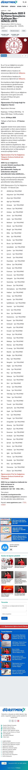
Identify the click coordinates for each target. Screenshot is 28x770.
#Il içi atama (4, 30)
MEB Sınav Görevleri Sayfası (9, 749)
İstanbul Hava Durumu (8, 727)
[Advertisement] (14, 691)
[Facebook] (10, 721)
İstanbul (9, 306)
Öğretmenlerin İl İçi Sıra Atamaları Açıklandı (20, 566)
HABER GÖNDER (6, 741)
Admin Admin (13, 546)
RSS (4, 763)
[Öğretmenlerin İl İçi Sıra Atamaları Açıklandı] (21, 561)
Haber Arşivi (6, 737)
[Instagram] (15, 721)
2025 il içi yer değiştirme (9, 482)
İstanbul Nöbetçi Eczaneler (9, 725)
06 (2, 208)
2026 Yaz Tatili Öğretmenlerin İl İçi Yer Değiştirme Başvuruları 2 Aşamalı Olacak (21, 581)
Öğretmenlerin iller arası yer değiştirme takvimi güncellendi (7, 567)
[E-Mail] (11, 549)
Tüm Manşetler (6, 733)
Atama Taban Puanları (7, 752)
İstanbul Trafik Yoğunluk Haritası (11, 730)
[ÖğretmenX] (9, 2)
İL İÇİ (9, 10)
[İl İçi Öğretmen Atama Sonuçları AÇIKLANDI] (21, 589)
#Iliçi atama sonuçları (14, 30)
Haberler (3, 10)
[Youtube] (18, 721)
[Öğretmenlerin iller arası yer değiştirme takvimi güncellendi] (7, 561)
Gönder (4, 618)
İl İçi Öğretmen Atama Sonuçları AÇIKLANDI (20, 594)
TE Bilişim (17, 768)
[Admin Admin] (4, 547)
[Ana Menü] (25, 2)
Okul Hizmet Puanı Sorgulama (9, 754)
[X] (12, 721)
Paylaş (4, 55)
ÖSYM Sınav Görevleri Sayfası (9, 748)
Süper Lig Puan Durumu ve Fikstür (11, 732)
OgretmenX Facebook (7, 746)
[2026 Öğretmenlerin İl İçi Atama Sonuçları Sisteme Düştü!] (7, 589)
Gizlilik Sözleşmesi (7, 756)
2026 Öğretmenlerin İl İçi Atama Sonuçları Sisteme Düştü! (7, 595)
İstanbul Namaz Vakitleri (9, 728)
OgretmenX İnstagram (7, 751)
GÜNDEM (12, 6)
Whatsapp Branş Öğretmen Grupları (11, 743)
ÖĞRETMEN (4, 6)
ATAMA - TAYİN (21, 6)
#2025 (23, 30)
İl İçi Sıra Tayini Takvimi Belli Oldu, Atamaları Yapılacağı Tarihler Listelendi (7, 581)
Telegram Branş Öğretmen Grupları (11, 744)
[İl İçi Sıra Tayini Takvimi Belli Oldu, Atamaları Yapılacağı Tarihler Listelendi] (7, 574)
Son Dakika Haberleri (8, 735)
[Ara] (23, 2)
